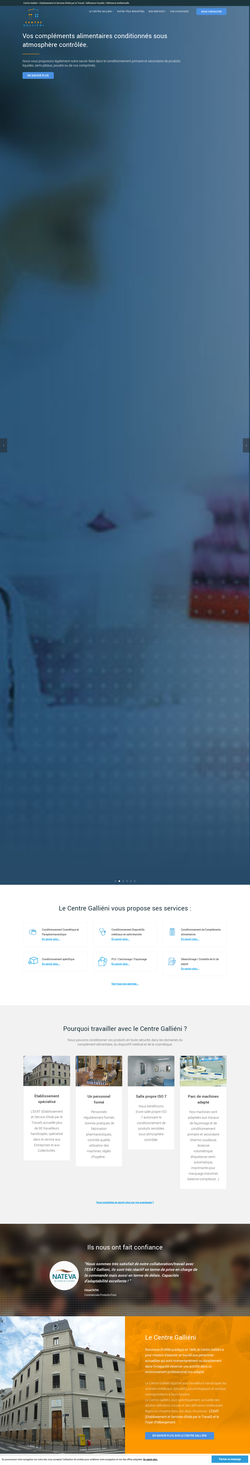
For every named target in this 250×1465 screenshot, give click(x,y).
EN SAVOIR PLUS (226, 75)
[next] (246, 445)
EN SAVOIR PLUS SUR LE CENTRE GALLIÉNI (179, 1435)
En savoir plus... (51, 939)
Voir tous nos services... (125, 983)
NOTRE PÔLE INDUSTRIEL (131, 11)
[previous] (3, 445)
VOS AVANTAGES (179, 11)
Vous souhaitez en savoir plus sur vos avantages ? (125, 1202)
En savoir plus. (150, 1459)
